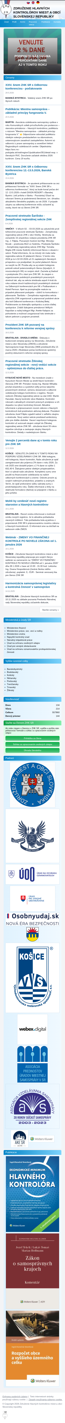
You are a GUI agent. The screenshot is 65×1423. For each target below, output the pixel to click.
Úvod (6, 22)
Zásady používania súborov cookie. (45, 1399)
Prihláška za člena (32, 738)
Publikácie (45, 22)
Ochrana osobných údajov (15, 1396)
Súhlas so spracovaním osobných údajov (32, 744)
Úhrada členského (32, 750)
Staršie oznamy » (50, 610)
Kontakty (57, 22)
